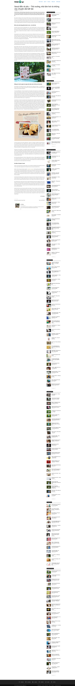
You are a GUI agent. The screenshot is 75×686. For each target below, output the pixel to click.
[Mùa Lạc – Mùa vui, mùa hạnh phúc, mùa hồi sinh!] (49, 268)
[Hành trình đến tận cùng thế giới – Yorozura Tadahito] (49, 630)
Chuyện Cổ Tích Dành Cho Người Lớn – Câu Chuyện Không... (55, 263)
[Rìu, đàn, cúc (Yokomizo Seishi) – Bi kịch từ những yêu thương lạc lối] (49, 449)
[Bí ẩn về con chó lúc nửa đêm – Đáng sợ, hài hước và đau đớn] (49, 70)
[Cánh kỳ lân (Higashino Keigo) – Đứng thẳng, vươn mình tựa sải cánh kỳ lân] (49, 453)
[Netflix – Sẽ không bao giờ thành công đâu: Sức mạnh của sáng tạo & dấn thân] (49, 543)
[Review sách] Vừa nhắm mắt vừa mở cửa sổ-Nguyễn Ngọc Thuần (56, 322)
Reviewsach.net (39, 685)
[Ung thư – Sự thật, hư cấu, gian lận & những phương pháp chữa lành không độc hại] (49, 622)
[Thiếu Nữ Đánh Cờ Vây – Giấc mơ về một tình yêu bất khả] (49, 157)
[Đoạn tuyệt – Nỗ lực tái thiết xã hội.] (49, 342)
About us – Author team (45, 685)
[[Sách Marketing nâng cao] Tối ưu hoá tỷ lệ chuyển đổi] (49, 547)
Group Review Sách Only (58, 685)
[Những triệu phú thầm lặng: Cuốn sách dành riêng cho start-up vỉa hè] (48, 534)
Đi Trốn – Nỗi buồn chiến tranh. (56, 18)
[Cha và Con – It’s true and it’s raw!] (49, 57)
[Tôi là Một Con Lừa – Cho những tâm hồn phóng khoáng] (49, 626)
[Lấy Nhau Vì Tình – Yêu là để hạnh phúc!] (49, 339)
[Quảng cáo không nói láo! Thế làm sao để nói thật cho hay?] (49, 539)
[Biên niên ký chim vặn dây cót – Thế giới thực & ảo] (49, 113)
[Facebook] (21, 209)
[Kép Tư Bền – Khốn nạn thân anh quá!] (49, 297)
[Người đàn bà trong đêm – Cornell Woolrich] (49, 445)
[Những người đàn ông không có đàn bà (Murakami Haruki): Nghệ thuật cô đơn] (49, 228)
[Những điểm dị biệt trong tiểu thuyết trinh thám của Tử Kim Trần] (49, 596)
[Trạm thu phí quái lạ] (49, 28)
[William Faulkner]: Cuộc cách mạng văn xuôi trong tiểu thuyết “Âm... (56, 40)
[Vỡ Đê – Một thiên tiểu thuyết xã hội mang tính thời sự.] (49, 381)
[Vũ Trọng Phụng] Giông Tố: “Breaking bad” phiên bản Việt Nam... (56, 347)
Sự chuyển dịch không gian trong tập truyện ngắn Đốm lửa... (55, 359)
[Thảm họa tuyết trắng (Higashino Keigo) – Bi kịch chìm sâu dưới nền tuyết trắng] (49, 482)
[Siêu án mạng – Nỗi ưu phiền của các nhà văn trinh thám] (49, 96)
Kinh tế (45, 1)
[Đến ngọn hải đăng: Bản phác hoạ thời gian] (49, 219)
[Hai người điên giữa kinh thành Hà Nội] (49, 355)
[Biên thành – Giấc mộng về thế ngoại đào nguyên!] (49, 240)
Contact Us (52, 685)
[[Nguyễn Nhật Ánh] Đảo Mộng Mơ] (49, 284)
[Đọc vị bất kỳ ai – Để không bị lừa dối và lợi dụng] (49, 555)
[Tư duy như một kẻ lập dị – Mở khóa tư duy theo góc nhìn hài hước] (49, 559)
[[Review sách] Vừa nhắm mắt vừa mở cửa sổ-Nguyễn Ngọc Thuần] (49, 321)
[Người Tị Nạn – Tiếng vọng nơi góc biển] (49, 182)
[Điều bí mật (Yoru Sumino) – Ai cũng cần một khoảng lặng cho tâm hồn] (49, 236)
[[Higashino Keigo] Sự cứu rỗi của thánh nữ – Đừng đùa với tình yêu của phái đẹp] (49, 461)
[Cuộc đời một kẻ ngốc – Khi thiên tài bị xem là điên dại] (49, 92)
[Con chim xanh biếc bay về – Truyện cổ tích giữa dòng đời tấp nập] (49, 288)
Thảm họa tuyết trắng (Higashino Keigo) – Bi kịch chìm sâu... (56, 482)
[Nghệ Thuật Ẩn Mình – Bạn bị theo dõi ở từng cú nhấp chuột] (49, 638)
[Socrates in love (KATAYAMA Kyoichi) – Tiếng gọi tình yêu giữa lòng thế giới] (49, 88)
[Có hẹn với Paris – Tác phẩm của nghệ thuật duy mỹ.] (49, 668)
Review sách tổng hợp (50, 568)
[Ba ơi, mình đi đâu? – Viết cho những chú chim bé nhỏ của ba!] (49, 203)
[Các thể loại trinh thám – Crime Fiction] (49, 474)
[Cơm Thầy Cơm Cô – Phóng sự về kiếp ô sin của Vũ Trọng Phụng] (49, 326)
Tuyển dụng (58, 1)
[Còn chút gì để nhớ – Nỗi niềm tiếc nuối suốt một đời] (49, 280)
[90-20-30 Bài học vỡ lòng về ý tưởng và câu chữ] (49, 513)
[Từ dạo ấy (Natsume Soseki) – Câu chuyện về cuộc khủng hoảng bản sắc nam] (49, 138)
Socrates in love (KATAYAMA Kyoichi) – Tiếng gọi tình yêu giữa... (56, 88)
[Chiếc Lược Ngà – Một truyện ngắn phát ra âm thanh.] (49, 309)
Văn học (48, 1)
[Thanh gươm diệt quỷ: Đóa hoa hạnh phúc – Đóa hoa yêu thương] (49, 126)
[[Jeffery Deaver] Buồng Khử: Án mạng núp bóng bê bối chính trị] (49, 420)
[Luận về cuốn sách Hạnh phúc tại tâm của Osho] (49, 584)
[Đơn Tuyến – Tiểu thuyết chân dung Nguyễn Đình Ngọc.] (49, 643)
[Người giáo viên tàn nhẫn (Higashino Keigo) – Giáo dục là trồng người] (49, 424)
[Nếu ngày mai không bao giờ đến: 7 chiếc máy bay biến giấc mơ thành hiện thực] (49, 663)
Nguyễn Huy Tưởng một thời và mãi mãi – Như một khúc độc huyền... (56, 605)
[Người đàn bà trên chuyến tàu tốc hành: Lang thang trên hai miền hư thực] (49, 385)
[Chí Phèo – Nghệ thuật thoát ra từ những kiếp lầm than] (49, 368)
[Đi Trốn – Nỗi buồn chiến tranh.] (49, 20)
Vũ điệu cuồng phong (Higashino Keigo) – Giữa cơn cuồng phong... (56, 105)
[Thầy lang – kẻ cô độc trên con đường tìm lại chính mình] (49, 232)
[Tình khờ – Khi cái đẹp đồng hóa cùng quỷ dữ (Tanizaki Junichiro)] (49, 169)
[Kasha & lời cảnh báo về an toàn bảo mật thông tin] (49, 101)
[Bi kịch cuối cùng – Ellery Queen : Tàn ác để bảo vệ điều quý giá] (49, 432)
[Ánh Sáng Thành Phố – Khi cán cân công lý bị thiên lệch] (48, 495)
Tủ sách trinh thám (49, 391)
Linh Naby (16, 10)
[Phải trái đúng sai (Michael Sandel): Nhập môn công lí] (49, 672)
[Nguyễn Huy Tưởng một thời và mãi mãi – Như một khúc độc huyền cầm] (49, 605)
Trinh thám (41, 1)
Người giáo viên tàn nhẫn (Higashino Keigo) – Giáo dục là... (56, 424)
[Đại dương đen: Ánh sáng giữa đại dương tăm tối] (49, 647)
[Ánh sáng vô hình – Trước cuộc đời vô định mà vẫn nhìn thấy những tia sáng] (49, 165)
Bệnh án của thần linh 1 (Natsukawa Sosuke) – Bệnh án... (56, 190)
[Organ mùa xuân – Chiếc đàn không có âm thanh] (49, 122)
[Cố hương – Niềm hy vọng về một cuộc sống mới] (49, 161)
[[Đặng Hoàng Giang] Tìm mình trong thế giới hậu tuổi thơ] (49, 588)
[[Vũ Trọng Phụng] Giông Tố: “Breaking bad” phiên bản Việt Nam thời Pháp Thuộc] (49, 347)
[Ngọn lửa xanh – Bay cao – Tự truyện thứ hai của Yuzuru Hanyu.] (49, 651)
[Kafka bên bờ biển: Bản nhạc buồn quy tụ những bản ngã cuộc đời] (49, 195)
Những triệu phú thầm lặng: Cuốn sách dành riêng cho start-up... (55, 534)
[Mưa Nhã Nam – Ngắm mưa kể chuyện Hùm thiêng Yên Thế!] (49, 334)
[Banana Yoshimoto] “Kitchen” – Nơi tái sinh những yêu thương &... (56, 142)
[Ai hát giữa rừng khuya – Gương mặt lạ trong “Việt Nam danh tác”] (49, 276)
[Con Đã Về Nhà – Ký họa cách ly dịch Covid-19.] (49, 659)
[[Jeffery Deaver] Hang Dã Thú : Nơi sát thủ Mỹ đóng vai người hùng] (49, 186)
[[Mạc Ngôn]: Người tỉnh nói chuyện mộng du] (49, 15)
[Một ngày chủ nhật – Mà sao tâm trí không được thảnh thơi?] (49, 580)
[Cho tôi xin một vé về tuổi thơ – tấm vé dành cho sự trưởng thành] (49, 330)
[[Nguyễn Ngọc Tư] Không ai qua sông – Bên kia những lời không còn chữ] (49, 351)
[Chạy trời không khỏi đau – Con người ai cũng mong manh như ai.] (49, 617)
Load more (53, 77)
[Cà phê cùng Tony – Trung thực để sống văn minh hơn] (49, 526)
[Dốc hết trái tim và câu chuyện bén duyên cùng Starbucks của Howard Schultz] (49, 530)
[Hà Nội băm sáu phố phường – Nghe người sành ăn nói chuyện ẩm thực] (49, 49)
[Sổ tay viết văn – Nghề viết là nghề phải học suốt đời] (49, 317)
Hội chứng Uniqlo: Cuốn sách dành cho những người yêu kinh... (56, 564)
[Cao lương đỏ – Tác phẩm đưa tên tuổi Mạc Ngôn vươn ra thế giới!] (49, 153)
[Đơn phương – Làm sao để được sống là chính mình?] (49, 174)
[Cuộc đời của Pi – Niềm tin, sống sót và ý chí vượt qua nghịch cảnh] (49, 211)
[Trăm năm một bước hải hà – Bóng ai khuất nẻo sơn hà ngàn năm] (49, 364)
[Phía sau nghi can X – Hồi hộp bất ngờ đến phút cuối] (49, 245)
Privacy (50, 685)
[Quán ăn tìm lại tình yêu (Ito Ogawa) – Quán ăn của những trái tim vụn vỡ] (49, 84)
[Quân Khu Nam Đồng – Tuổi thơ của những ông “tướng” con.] (49, 372)
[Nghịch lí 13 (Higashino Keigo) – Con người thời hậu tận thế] (49, 403)
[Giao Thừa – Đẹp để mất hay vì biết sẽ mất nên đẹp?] (49, 305)
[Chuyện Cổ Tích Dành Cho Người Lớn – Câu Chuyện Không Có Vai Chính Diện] (49, 263)
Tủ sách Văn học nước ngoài (51, 149)
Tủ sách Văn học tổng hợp (50, 12)
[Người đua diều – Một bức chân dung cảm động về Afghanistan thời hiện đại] (49, 53)
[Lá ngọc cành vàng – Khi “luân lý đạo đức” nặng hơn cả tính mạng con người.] (49, 36)
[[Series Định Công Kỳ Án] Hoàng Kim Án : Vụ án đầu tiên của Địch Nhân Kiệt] (49, 466)
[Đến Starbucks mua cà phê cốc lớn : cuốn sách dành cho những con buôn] (49, 505)
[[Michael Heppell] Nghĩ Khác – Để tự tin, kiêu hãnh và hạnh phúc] (49, 634)
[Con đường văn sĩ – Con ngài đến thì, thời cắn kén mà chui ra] (49, 613)
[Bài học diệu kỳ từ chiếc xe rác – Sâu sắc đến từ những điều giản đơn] (49, 609)
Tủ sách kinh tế (49, 502)
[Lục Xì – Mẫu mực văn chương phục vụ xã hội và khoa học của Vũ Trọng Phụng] (49, 74)
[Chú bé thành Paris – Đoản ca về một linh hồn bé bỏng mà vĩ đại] (49, 178)
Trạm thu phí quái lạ (42, 200)
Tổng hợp (53, 1)
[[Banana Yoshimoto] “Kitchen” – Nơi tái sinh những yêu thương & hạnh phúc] (49, 142)
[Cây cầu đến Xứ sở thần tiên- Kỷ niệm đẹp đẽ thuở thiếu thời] (49, 61)
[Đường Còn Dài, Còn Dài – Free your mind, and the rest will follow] (49, 293)
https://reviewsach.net (22, 205)
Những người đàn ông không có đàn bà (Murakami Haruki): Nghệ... (56, 228)
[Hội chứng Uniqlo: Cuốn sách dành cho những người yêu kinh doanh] (49, 564)
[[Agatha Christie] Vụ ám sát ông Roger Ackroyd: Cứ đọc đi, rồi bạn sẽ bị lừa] (49, 407)
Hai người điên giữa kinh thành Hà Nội (19, 200)
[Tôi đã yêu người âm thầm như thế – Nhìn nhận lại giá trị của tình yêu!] (49, 576)
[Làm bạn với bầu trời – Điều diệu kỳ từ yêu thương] (49, 376)
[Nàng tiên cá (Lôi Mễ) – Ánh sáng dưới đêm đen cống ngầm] (49, 415)
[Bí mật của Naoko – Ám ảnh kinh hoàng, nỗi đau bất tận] (48, 215)
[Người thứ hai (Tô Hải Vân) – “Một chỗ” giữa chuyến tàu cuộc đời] (49, 301)
